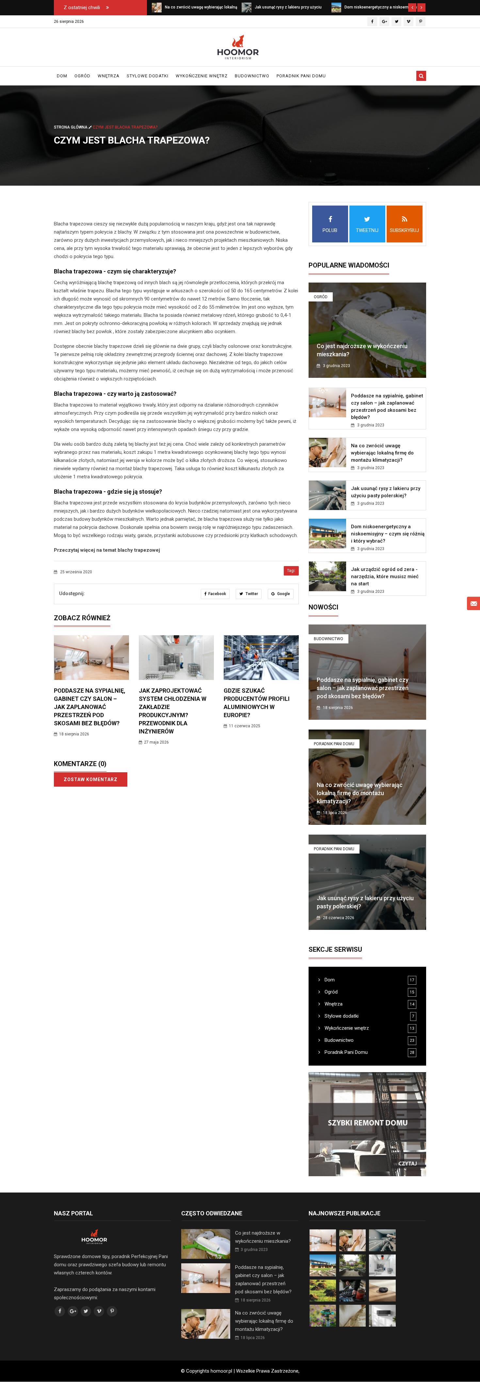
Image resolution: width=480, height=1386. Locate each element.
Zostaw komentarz (91, 779)
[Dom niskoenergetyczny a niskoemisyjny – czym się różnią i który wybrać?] (246, 7)
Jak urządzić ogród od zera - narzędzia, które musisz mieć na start (385, 576)
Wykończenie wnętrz (202, 75)
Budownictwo (252, 75)
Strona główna (71, 127)
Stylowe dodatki (147, 75)
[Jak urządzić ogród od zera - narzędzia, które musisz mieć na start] (336, 7)
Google (283, 594)
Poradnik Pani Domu (301, 75)
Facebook (217, 594)
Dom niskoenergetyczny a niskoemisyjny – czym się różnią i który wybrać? (387, 534)
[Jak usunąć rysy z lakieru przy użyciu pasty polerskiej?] (157, 7)
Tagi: (291, 570)
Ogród (82, 75)
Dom (62, 75)
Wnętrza (109, 75)
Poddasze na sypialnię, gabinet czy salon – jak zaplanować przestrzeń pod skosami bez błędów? (89, 707)
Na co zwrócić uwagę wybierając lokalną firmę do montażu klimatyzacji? (382, 453)
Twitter (251, 594)
